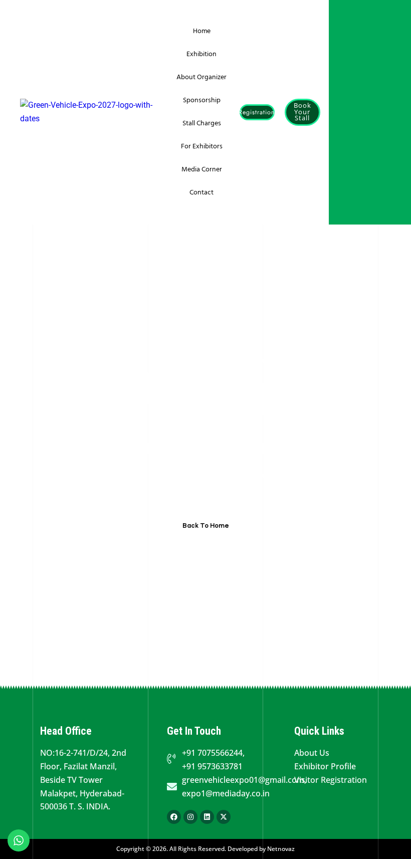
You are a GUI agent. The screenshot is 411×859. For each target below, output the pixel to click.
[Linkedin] (207, 817)
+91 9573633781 (212, 766)
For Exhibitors (202, 146)
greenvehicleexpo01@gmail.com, (239, 779)
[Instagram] (190, 817)
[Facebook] (174, 817)
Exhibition (201, 54)
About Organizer (201, 77)
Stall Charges (201, 123)
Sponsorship (202, 100)
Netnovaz (281, 848)
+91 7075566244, (213, 752)
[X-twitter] (224, 817)
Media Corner (201, 169)
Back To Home (205, 525)
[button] (257, 112)
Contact (201, 192)
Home (202, 31)
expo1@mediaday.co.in (226, 793)
